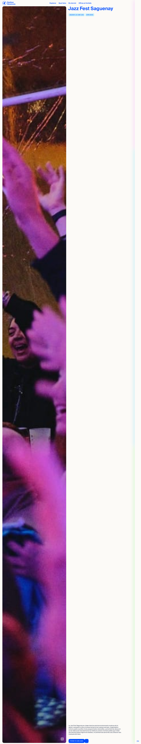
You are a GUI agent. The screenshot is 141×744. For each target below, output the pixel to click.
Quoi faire (62, 3)
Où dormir (72, 3)
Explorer (53, 3)
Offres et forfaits (85, 3)
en (138, 741)
